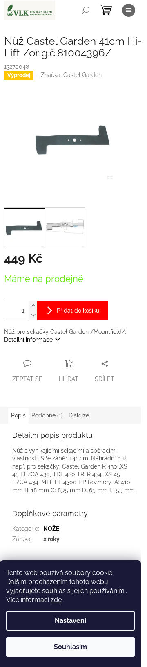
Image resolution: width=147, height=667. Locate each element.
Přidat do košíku (78, 310)
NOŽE (51, 528)
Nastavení (70, 620)
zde (56, 600)
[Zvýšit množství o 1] (33, 306)
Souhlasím (70, 647)
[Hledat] (86, 10)
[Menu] (128, 10)
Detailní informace (28, 339)
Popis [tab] (18, 415)
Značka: (71, 75)
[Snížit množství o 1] (33, 315)
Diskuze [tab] (79, 415)
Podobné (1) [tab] (47, 415)
